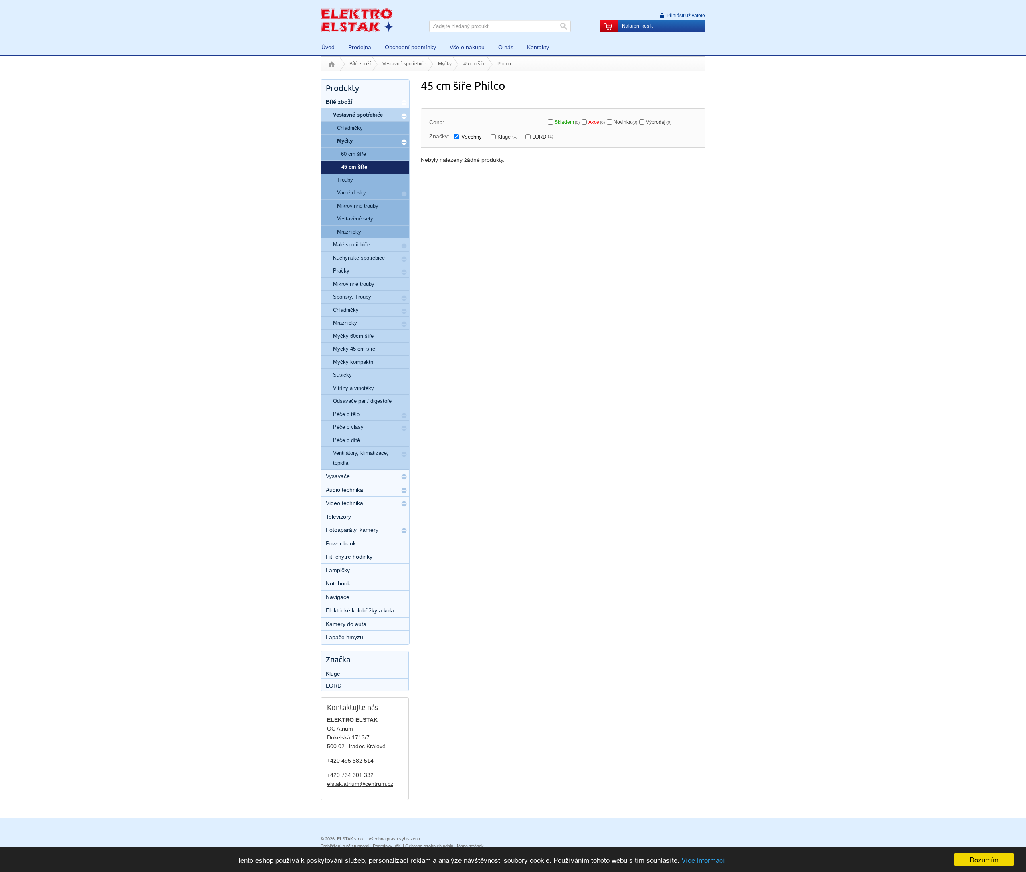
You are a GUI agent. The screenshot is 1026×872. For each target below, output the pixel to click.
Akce (596, 122)
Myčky (445, 64)
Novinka (625, 122)
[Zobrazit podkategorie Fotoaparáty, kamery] (404, 530)
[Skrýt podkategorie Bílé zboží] (404, 102)
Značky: (439, 136)
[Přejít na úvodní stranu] (357, 20)
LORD (542, 137)
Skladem (567, 122)
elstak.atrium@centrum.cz (360, 784)
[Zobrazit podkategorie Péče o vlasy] (404, 428)
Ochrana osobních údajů (429, 846)
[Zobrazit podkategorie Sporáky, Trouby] (404, 298)
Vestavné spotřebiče (404, 64)
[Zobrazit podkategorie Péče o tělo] (404, 415)
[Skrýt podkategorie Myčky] (404, 142)
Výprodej (658, 122)
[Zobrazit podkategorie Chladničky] (404, 311)
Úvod (332, 64)
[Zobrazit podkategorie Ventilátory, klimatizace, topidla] (404, 454)
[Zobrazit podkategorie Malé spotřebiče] (404, 246)
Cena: (436, 122)
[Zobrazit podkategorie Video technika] (404, 504)
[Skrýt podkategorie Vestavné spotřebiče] (404, 116)
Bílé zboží (360, 64)
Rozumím (983, 859)
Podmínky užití (387, 846)
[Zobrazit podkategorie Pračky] (404, 272)
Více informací (703, 860)
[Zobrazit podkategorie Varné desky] (404, 194)
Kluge (507, 137)
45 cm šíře (474, 64)
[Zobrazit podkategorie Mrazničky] (404, 324)
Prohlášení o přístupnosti (345, 846)
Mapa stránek (470, 846)
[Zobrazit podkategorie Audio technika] (404, 490)
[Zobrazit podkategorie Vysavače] (404, 477)
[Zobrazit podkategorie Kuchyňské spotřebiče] (404, 259)
